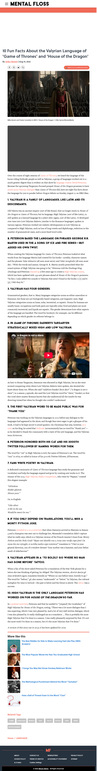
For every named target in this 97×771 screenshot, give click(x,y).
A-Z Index (17, 762)
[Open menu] (6, 3)
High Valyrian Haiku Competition (40, 476)
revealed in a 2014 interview (29, 529)
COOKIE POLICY (20, 759)
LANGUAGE (21, 721)
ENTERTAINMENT (14, 727)
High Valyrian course (74, 271)
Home (10, 738)
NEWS (76, 721)
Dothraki (40, 428)
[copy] (23, 67)
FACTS (49, 721)
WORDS (31, 721)
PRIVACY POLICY (77, 755)
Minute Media (43, 768)
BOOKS (58, 721)
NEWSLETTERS (53, 755)
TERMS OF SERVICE (37, 759)
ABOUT (16, 755)
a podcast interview (19, 603)
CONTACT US (34, 755)
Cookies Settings (36, 762)
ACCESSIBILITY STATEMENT (57, 759)
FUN (40, 721)
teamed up (35, 271)
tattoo (81, 582)
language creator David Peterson (71, 182)
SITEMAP (74, 759)
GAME (11, 721)
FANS (67, 721)
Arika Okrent (11, 61)
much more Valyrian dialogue (21, 189)
